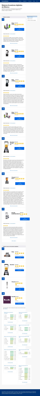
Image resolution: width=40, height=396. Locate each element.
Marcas (20, 1)
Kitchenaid (21, 372)
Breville (6, 329)
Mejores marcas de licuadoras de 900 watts (10, 365)
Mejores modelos (30, 17)
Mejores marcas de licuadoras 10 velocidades (8, 313)
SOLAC (6, 342)
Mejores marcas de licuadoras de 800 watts (24, 350)
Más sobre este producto (14, 43)
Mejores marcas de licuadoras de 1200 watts (24, 325)
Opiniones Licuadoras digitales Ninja (20, 255)
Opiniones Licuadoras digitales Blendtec (21, 268)
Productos (29, 1)
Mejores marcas (30, 18)
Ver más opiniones (12, 33)
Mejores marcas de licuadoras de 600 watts (24, 337)
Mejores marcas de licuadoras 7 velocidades (23, 313)
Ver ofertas (19, 257)
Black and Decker (7, 317)
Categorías (24, 1)
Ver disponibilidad (19, 29)
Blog (34, 1)
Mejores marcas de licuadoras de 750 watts (10, 349)
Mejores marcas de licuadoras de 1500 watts (10, 336)
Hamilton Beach (7, 358)
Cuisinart (21, 379)
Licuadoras (5, 308)
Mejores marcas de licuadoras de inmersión (23, 366)
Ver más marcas (10, 322)
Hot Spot (6, 343)
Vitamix (6, 339)
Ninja (6, 315)
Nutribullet (6, 328)
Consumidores (5, 1)
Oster (6, 316)
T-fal (20, 340)
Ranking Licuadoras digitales (32, 20)
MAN (20, 316)
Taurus (6, 319)
